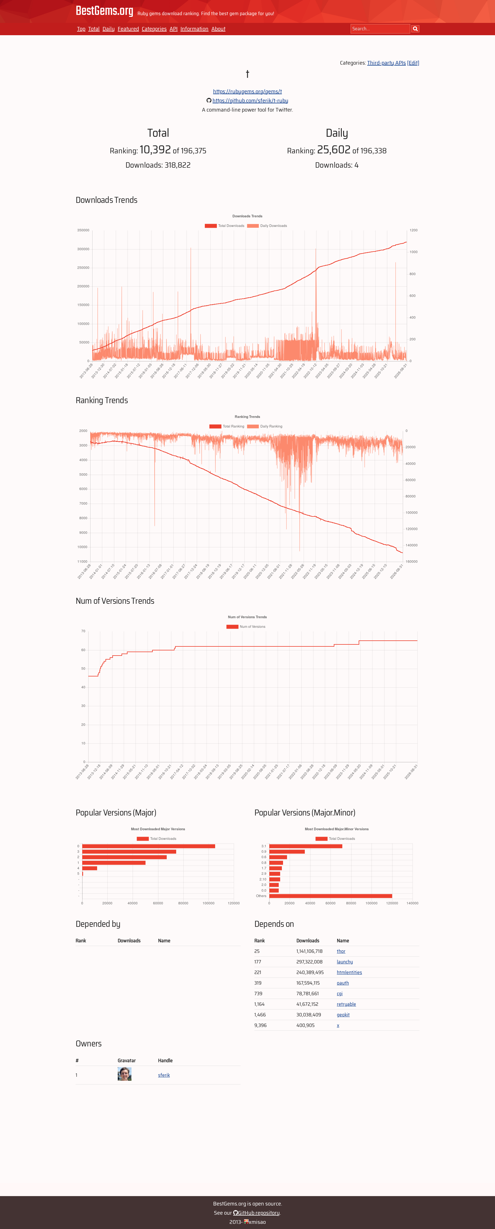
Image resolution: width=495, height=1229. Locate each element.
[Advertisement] (247, 1143)
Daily (109, 28)
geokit (343, 1015)
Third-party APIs (386, 62)
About (218, 28)
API (174, 28)
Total (94, 28)
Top (81, 28)
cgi (340, 993)
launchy (345, 962)
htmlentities (349, 972)
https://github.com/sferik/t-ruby (250, 100)
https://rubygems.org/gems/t (247, 91)
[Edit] (413, 62)
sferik (164, 1075)
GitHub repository (259, 1212)
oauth (343, 983)
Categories (154, 28)
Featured (128, 28)
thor (341, 951)
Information (194, 28)
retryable (346, 1004)
